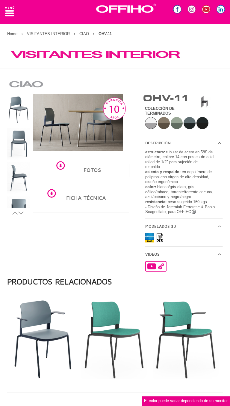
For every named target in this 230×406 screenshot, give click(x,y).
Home (12, 34)
